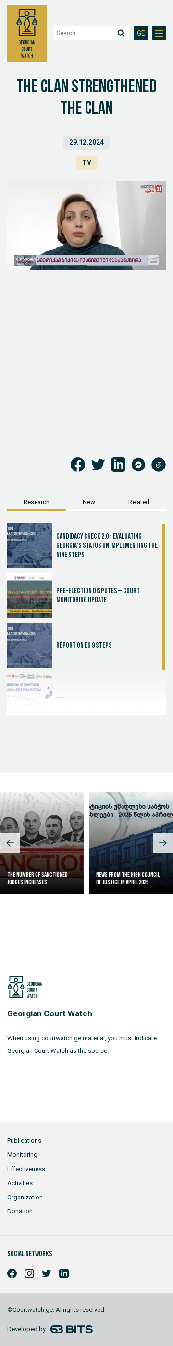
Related (138, 502)
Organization (25, 1197)
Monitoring (22, 1154)
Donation (20, 1211)
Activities (20, 1182)
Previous (10, 843)
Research (36, 502)
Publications (24, 1140)
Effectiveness (26, 1169)
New (89, 502)
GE (141, 33)
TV (86, 163)
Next (163, 843)
